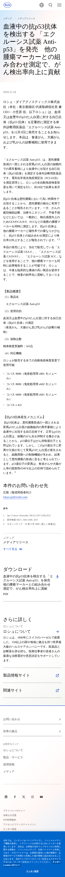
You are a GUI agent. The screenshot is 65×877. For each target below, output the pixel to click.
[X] (24, 797)
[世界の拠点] (41, 5)
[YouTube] (41, 797)
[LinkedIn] (6, 797)
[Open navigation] (59, 5)
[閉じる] (61, 835)
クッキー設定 (32, 871)
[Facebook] (15, 797)
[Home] (7, 5)
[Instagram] (33, 797)
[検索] (50, 5)
